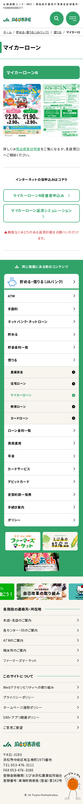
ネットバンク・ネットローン (27, 321)
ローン (18, 383)
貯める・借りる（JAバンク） (32, 32)
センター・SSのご (20, 630)
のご (14, 650)
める (13, 334)
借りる (58, 32)
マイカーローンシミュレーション (41, 210)
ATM (11, 296)
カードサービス (19, 468)
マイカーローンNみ (38, 195)
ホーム (7, 32)
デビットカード (19, 481)
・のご (17, 620)
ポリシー (14, 520)
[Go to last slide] (4, 592)
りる (12, 360)
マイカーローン (21, 395)
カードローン (19, 418)
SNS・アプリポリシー (21, 717)
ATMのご (13, 640)
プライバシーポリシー (18, 697)
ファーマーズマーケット (20, 660)
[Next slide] (78, 592)
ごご (13, 727)
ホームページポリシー (22, 707)
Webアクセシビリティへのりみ (28, 687)
